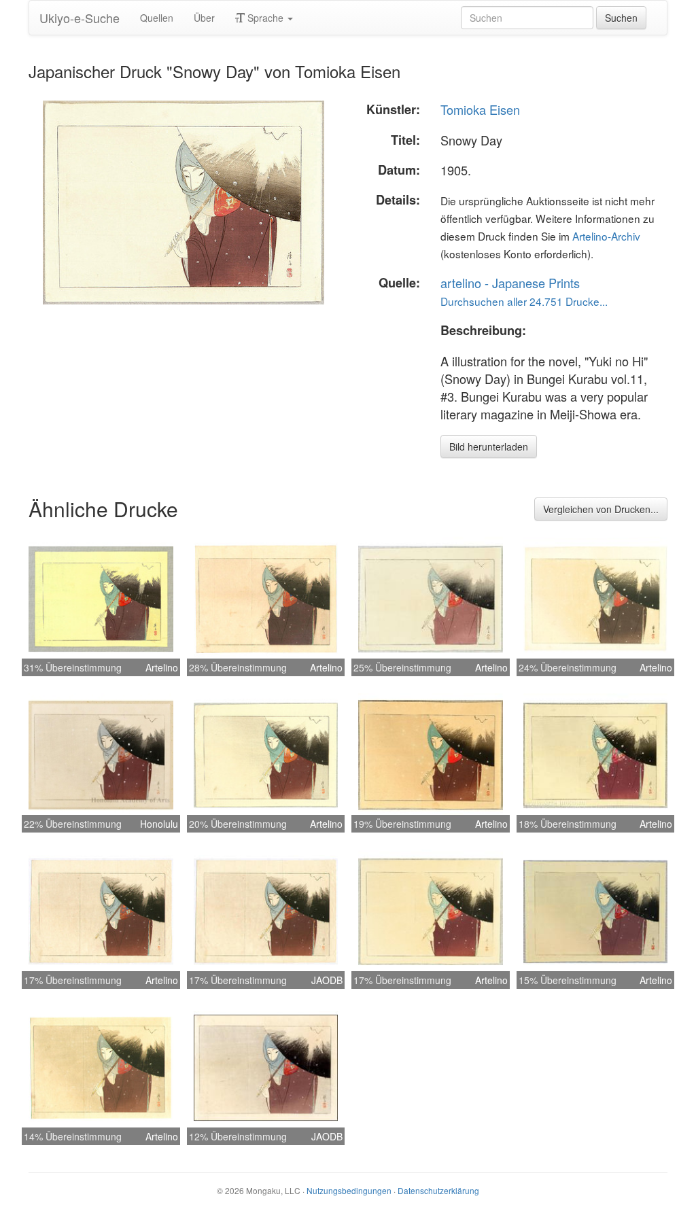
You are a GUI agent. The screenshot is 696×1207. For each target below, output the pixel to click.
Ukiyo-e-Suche (79, 18)
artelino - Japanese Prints (510, 283)
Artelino (161, 667)
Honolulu (159, 823)
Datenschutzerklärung (438, 1190)
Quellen (156, 17)
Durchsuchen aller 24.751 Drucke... (524, 301)
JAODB (327, 980)
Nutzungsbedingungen (349, 1190)
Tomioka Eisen (480, 109)
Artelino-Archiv (606, 235)
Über (204, 17)
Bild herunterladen (488, 446)
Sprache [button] (265, 17)
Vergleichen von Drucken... (601, 509)
